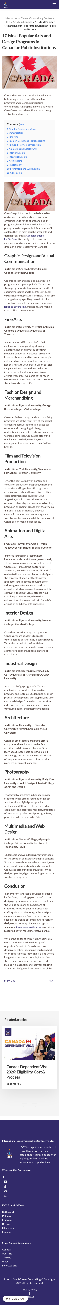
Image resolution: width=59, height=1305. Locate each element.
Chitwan (7, 1219)
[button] (15, 1299)
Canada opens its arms (28, 927)
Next (52, 981)
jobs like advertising (15, 306)
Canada (6, 1231)
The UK (6, 1257)
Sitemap (29, 1296)
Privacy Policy (29, 1289)
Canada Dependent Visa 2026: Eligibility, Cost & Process (27, 1071)
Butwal (6, 1223)
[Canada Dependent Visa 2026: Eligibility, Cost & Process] (29, 1043)
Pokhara (6, 1215)
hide (22, 124)
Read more (12, 1083)
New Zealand (9, 1265)
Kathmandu (8, 1211)
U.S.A (5, 1261)
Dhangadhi (8, 1227)
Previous (9, 981)
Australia (7, 1253)
